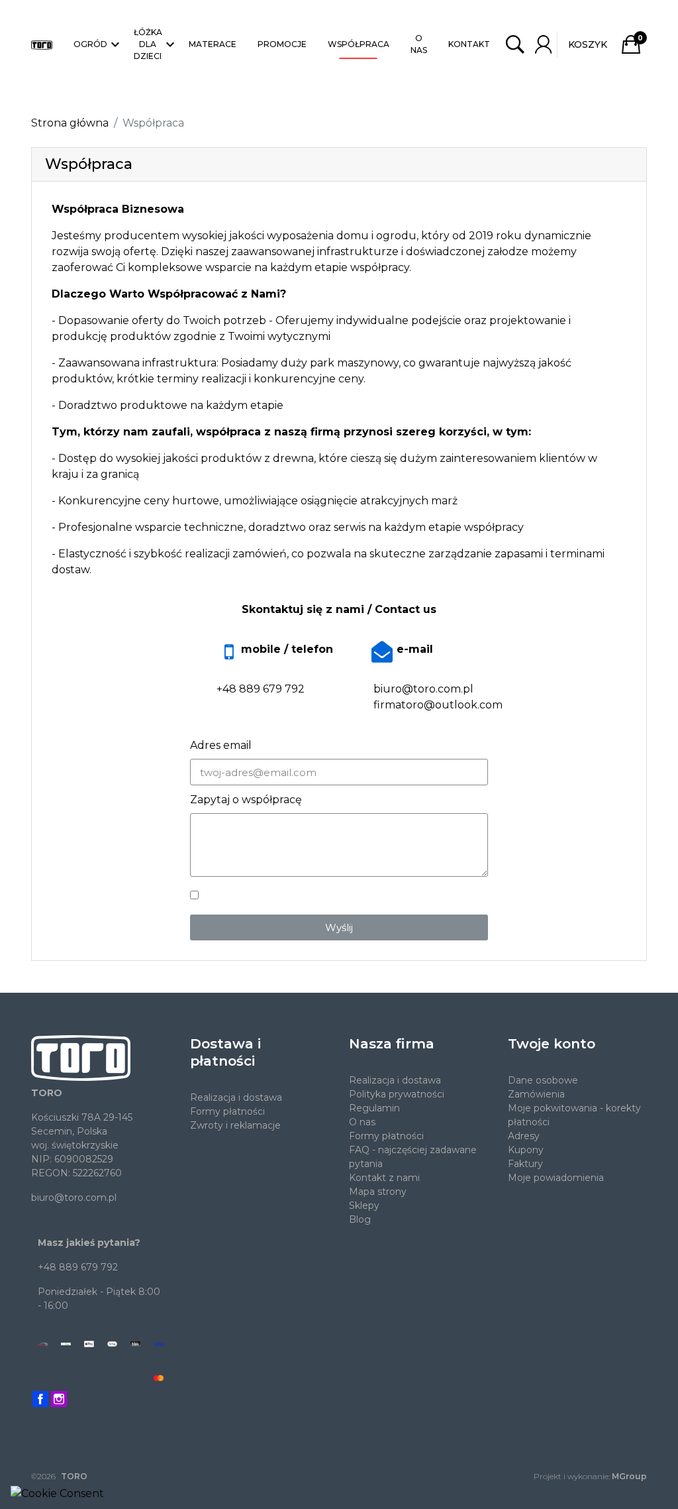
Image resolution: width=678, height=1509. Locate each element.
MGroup (629, 1476)
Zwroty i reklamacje (235, 1125)
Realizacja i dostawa (236, 1097)
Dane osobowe (543, 1080)
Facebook (40, 1399)
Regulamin (374, 1108)
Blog (360, 1219)
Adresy (524, 1136)
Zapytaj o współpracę (246, 799)
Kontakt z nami (384, 1178)
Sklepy (364, 1205)
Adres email (221, 745)
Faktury (525, 1164)
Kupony (526, 1150)
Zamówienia (536, 1094)
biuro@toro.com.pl (74, 1197)
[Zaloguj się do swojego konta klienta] (543, 44)
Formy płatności (227, 1111)
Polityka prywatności (396, 1094)
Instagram (59, 1399)
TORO (74, 1476)
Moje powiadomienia (556, 1178)
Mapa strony (378, 1192)
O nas (362, 1122)
